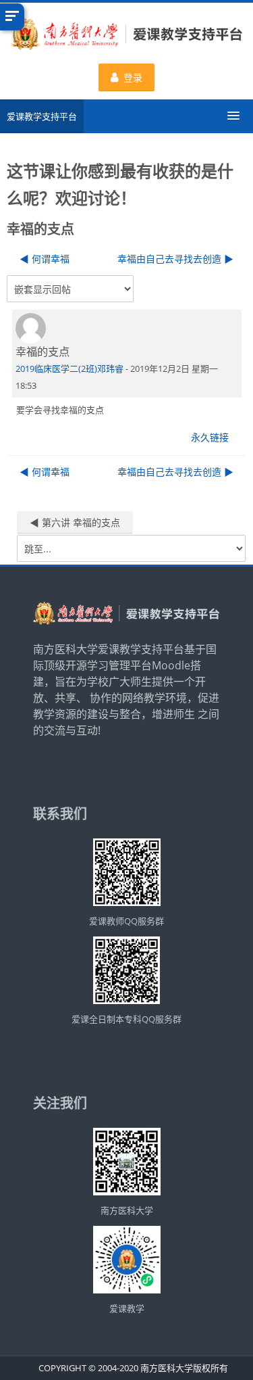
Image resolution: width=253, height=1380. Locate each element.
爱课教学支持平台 (42, 116)
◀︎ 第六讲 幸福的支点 (75, 522)
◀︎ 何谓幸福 (44, 258)
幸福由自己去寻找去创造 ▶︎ (175, 258)
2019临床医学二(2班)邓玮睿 (69, 368)
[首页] (126, 36)
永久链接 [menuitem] (210, 437)
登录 (132, 77)
